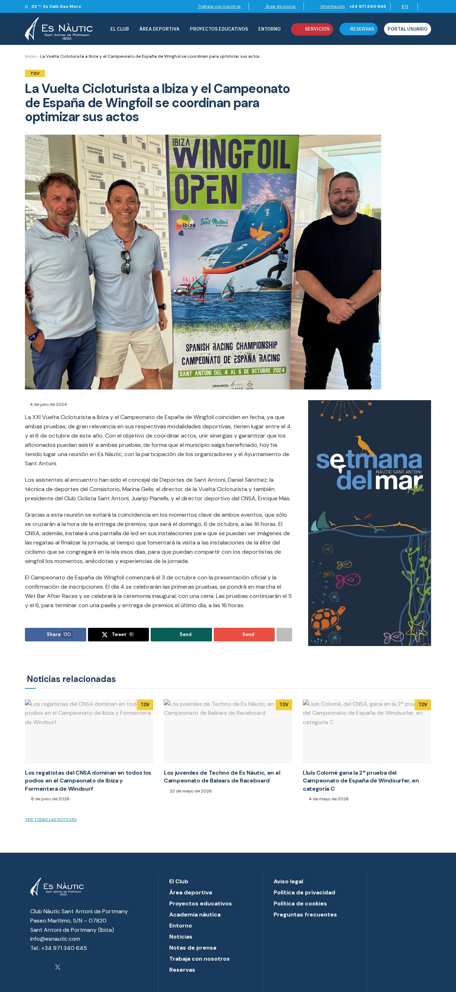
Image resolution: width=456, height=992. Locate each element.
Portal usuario (408, 29)
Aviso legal (288, 881)
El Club (119, 29)
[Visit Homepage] (59, 29)
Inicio (30, 56)
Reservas (362, 29)
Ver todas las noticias (51, 819)
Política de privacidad (304, 892)
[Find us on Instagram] (32, 967)
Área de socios (280, 6)
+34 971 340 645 (367, 6)
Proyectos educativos (200, 903)
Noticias (180, 936)
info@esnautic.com (55, 938)
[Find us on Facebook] (44, 967)
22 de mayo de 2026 (190, 791)
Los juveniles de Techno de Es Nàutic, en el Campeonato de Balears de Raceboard (222, 776)
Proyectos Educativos (219, 29)
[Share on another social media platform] (284, 634)
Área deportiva (159, 29)
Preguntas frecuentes (305, 914)
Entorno (269, 29)
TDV (35, 73)
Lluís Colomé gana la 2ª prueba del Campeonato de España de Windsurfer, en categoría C (361, 780)
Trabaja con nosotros (219, 6)
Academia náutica (195, 914)
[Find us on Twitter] (58, 967)
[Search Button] (426, 6)
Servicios (317, 29)
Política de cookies (300, 903)
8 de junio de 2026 (49, 799)
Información (332, 6)
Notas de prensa (192, 947)
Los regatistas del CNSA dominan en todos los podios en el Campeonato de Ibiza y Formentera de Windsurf (88, 780)
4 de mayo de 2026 (328, 799)
